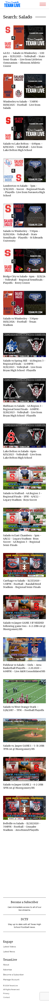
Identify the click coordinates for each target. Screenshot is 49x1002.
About (6, 965)
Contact (6, 997)
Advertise (7, 970)
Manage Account (11, 979)
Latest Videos (9, 946)
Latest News (9, 951)
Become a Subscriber (13, 974)
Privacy (6, 993)
